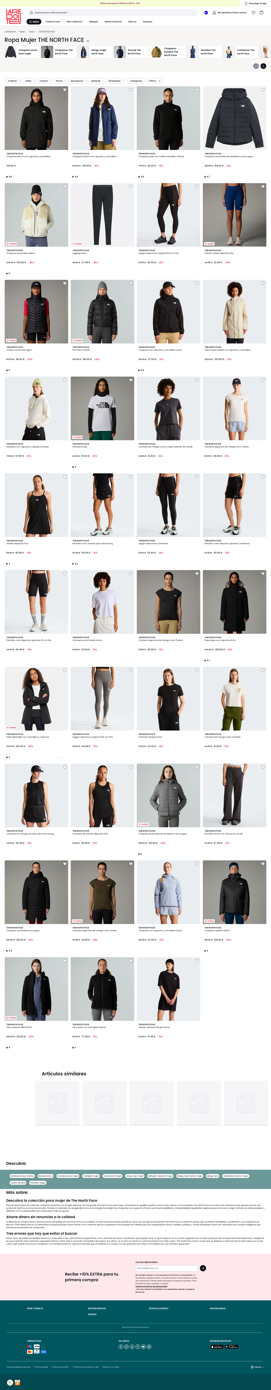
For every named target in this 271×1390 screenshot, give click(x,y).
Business (147, 21)
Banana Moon (45, 1176)
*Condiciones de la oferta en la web (86, 1367)
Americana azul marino (22, 1176)
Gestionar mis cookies (111, 1367)
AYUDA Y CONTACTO (35, 1308)
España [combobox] (257, 1367)
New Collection (75, 21)
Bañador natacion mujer (160, 1176)
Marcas (132, 21)
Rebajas (93, 21)
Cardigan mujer (91, 1176)
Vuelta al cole (53, 21)
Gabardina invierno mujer (235, 1176)
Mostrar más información (135, 1327)
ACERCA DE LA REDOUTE (158, 1308)
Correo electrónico (147, 1262)
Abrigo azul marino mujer (189, 1176)
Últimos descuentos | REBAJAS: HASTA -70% (120, 3)
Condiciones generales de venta (19, 1367)
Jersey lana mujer (112, 1176)
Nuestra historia (113, 21)
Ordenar (12, 81)
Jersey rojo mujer (134, 1176)
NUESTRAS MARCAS (217, 1308)
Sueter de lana (18, 1182)
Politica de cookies (41, 1367)
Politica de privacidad (60, 1367)
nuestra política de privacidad (151, 1286)
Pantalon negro (37, 1182)
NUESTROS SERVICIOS (97, 1308)
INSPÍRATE (92, 1314)
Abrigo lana (212, 1176)
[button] (261, 12)
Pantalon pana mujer (67, 1176)
